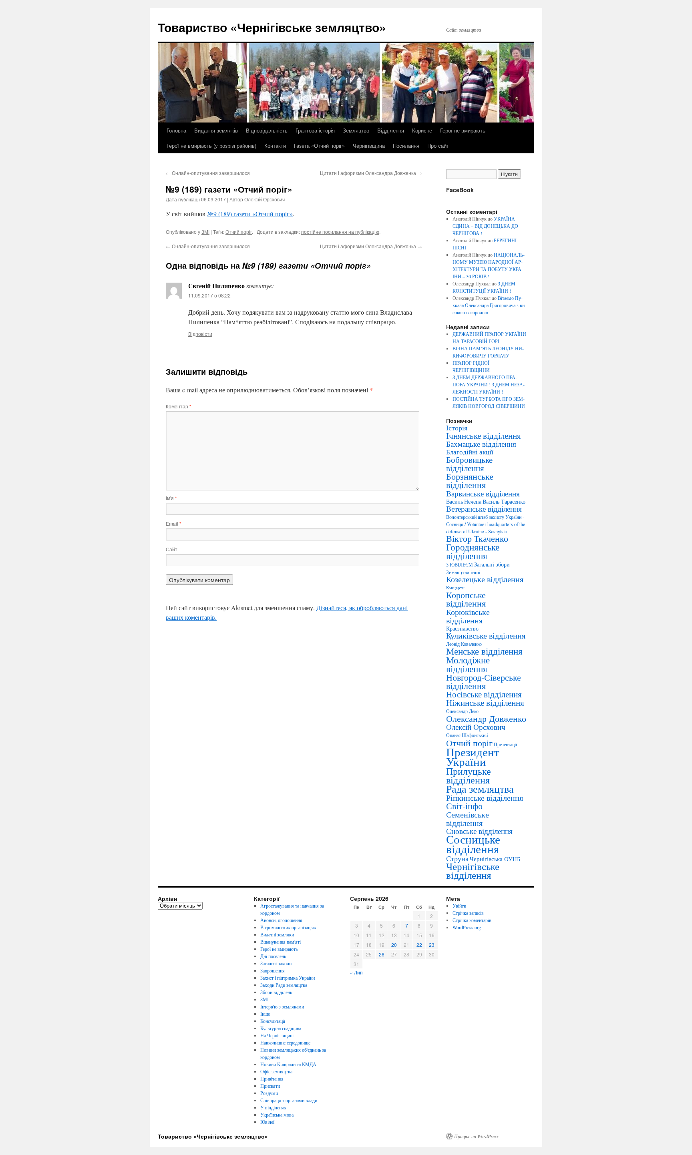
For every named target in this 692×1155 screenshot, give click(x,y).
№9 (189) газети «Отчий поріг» (250, 213)
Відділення (390, 130)
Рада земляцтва (480, 788)
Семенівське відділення (467, 818)
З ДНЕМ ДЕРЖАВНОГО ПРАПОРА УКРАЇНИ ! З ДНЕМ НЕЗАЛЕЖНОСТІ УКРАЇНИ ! (489, 384)
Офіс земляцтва (276, 1071)
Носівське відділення (484, 694)
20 (394, 944)
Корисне (422, 130)
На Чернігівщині (277, 1035)
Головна (176, 130)
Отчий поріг (238, 231)
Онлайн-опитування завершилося (208, 172)
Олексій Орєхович (264, 199)
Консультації (272, 1021)
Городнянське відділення (472, 551)
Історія (456, 427)
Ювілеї (267, 1122)
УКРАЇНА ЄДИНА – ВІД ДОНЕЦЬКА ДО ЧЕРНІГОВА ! (485, 225)
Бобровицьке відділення (469, 464)
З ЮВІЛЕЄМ (459, 565)
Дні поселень (273, 956)
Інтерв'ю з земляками (282, 1006)
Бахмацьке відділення (481, 444)
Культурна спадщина (280, 1028)
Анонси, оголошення (281, 920)
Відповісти (200, 333)
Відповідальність (267, 130)
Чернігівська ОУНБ (495, 859)
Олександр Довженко (486, 718)
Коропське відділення (466, 599)
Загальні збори (492, 564)
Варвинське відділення (483, 493)
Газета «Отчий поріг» (319, 145)
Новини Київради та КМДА (288, 1064)
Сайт (171, 549)
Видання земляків (216, 130)
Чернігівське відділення (472, 871)
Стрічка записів (468, 913)
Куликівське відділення (485, 635)
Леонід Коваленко (464, 644)
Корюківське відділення (468, 616)
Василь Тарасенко (504, 501)
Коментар (178, 406)
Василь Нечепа (463, 501)
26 (381, 954)
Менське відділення (484, 651)
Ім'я (171, 497)
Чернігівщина (369, 145)
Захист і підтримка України (287, 977)
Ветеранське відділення (484, 509)
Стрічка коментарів (472, 920)
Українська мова (277, 1114)
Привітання (272, 1078)
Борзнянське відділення (469, 480)
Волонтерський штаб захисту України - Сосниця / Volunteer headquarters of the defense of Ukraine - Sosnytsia (485, 524)
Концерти (455, 588)
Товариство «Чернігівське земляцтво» (272, 27)
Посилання (406, 145)
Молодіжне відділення (468, 664)
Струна (457, 858)
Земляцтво (356, 130)
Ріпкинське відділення (484, 797)
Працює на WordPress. (477, 1136)
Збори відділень (276, 992)
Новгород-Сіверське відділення (483, 681)
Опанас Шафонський (467, 735)
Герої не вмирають (462, 130)
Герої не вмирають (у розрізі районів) (211, 145)
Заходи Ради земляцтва (283, 985)
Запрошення (272, 970)
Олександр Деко (462, 711)
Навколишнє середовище (285, 1042)
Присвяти (270, 1086)
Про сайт (438, 145)
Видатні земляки (277, 934)
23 (432, 944)
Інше (265, 1013)
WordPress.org (467, 927)
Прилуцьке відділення (468, 775)
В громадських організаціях (288, 927)
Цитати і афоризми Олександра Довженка (371, 172)
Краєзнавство (462, 628)
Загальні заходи (276, 963)
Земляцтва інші (463, 572)
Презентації (505, 744)
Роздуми (269, 1093)
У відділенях (273, 1107)
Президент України (472, 756)
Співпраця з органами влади (288, 1100)
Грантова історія (315, 130)
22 (419, 944)
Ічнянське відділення (483, 435)
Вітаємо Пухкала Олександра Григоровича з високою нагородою (489, 305)
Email (173, 523)
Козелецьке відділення (484, 579)
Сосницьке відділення (473, 843)
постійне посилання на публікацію (340, 231)
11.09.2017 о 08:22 (209, 295)
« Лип (356, 972)
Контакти (275, 145)
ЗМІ (205, 231)
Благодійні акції (469, 451)
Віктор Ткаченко (477, 538)
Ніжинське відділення (485, 702)
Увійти (459, 905)
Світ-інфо (464, 806)
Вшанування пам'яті (280, 941)
